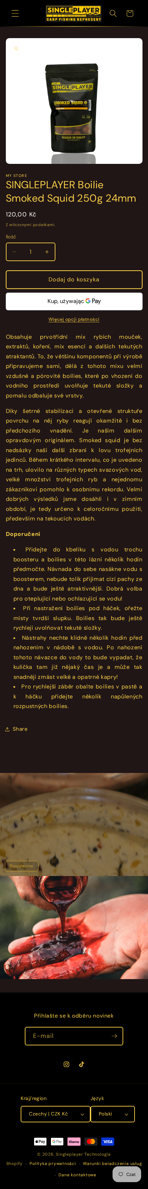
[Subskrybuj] (114, 1036)
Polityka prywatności (53, 1163)
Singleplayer (69, 1154)
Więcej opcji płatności (74, 319)
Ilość (11, 237)
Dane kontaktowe (77, 1175)
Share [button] (20, 729)
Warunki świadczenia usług (112, 1163)
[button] (15, 13)
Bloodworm (22, 866)
